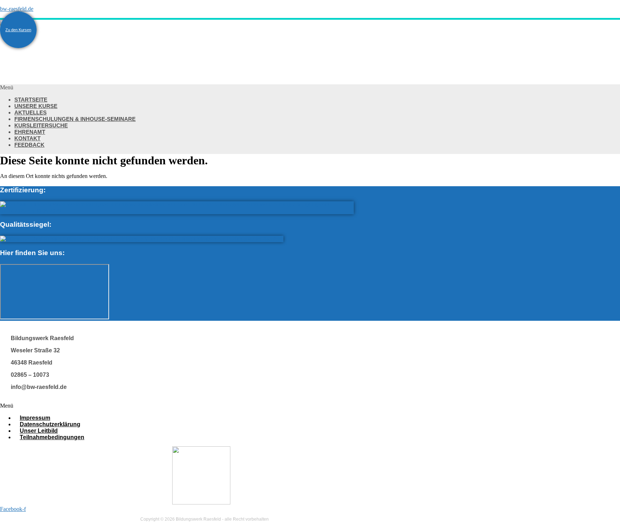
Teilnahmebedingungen (52, 437)
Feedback (29, 145)
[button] (215, 87)
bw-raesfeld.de (16, 9)
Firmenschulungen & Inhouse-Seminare (75, 119)
